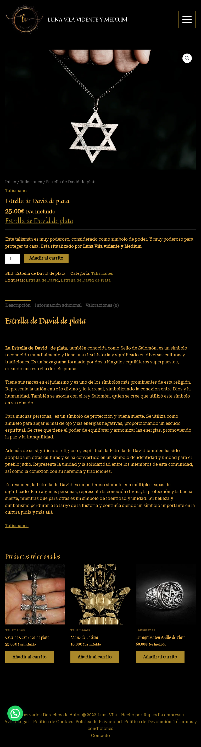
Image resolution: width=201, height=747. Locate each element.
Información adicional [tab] (58, 305)
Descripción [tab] (18, 305)
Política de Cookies (52, 721)
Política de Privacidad (99, 721)
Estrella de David (42, 280)
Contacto (100, 735)
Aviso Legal (16, 721)
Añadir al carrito (46, 258)
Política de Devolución (148, 721)
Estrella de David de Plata (86, 280)
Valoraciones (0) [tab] (102, 305)
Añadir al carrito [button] (30, 657)
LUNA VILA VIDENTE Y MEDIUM (87, 19)
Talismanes (31, 182)
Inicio (10, 182)
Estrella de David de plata (39, 220)
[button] (187, 58)
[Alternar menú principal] (187, 19)
